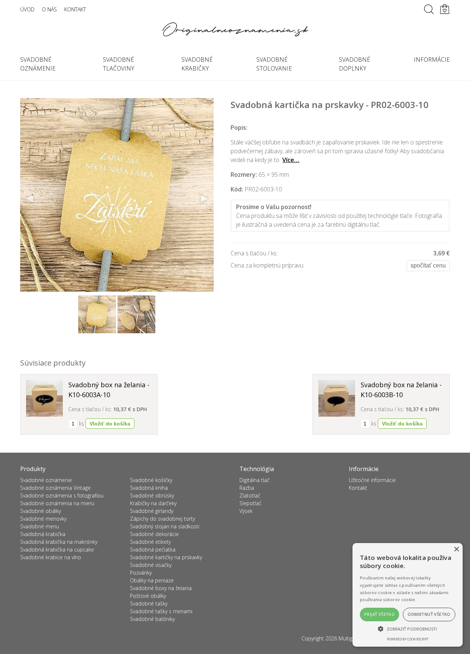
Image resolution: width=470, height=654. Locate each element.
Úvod (27, 9)
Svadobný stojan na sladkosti (164, 526)
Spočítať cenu (428, 265)
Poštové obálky (148, 595)
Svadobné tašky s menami (161, 611)
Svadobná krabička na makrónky (58, 541)
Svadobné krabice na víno (50, 557)
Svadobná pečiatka (153, 549)
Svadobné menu (39, 526)
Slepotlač (250, 503)
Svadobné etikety (150, 541)
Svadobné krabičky (197, 63)
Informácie (432, 59)
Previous (29, 198)
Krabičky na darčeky (153, 503)
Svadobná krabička (42, 534)
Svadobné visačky (150, 564)
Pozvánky (141, 572)
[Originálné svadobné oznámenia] (235, 29)
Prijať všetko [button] (379, 614)
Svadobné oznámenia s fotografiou (62, 495)
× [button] (456, 549)
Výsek (246, 510)
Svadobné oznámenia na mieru (57, 503)
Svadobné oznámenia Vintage (55, 487)
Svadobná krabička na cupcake (57, 549)
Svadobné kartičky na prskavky (166, 557)
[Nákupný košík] (445, 9)
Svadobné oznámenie (37, 63)
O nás (49, 9)
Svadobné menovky (43, 518)
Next (204, 198)
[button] (407, 628)
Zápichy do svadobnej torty (162, 518)
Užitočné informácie (372, 480)
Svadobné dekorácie (154, 534)
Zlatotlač (249, 495)
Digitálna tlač (254, 480)
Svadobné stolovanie (274, 63)
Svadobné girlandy (151, 510)
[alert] (407, 595)
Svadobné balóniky (152, 618)
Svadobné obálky (40, 510)
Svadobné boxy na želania (161, 588)
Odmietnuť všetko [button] (429, 614)
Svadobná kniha (149, 487)
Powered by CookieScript (408, 639)
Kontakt (75, 9)
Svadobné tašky (148, 603)
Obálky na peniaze (152, 580)
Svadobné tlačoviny (118, 63)
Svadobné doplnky (354, 63)
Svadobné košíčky (151, 480)
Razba (246, 487)
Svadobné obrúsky (152, 495)
